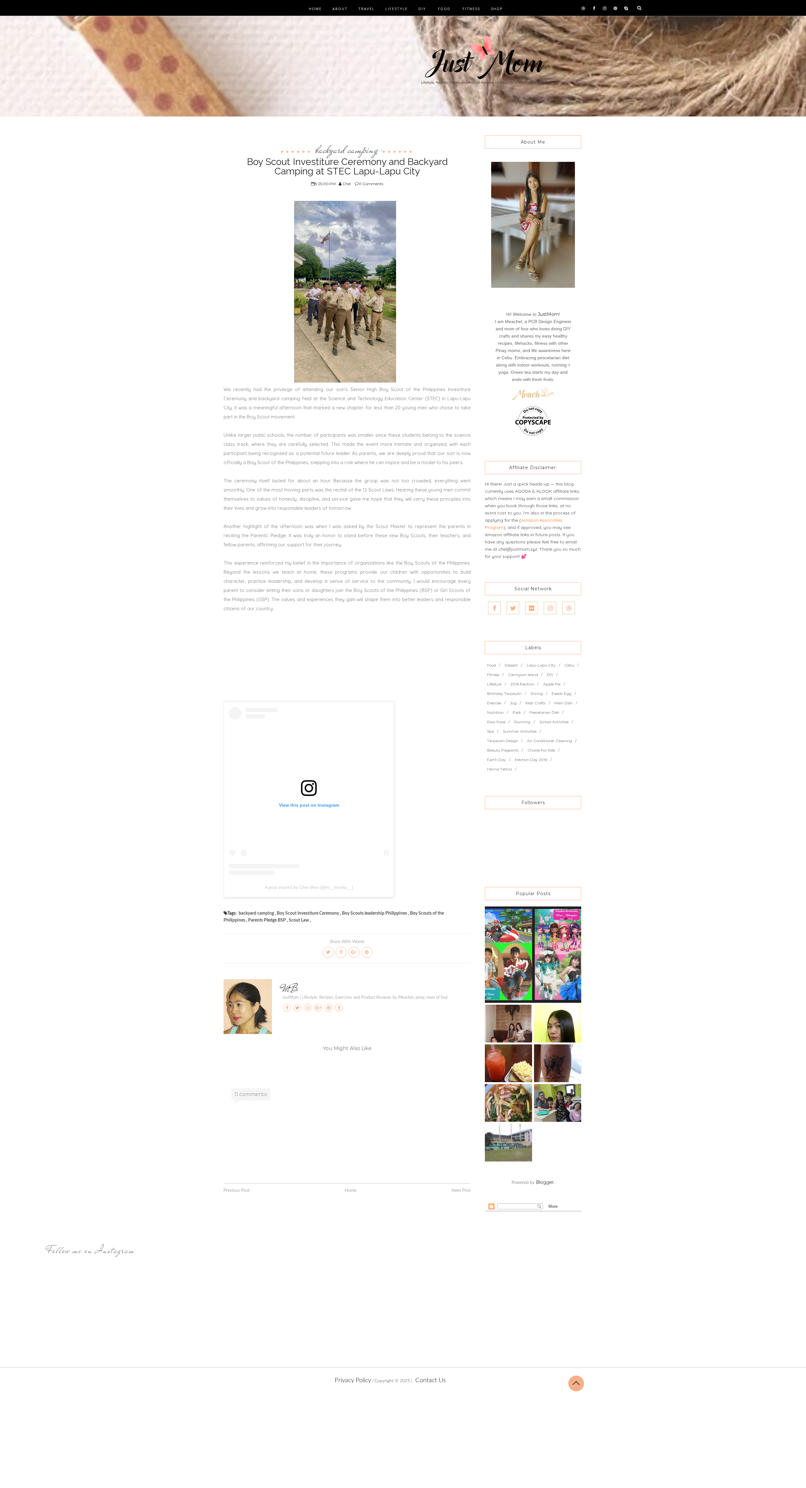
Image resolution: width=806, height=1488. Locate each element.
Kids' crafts (535, 703)
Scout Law (299, 920)
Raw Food (496, 721)
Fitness (471, 8)
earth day (496, 759)
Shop (497, 8)
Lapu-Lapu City (541, 665)
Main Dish (563, 703)
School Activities (554, 721)
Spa (490, 731)
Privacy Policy (353, 1380)
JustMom (548, 314)
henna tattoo (499, 769)
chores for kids (541, 750)
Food (444, 8)
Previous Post (237, 1190)
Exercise (494, 703)
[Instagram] (550, 608)
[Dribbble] (568, 608)
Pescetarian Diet (544, 712)
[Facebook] (494, 608)
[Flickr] (531, 608)
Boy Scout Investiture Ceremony (308, 913)
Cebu (569, 665)
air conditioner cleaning (549, 740)
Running (522, 721)
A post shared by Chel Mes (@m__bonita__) (309, 887)
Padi (517, 712)
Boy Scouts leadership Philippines (374, 913)
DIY (422, 8)
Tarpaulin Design (502, 740)
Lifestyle (396, 8)
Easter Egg (561, 693)
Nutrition (495, 712)
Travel (366, 8)
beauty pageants (503, 750)
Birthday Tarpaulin (504, 693)
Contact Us (430, 1380)
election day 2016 (531, 759)
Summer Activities (519, 731)
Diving (537, 693)
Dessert (511, 665)
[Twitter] (513, 608)
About (340, 8)
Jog (513, 703)
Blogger (545, 1182)
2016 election (522, 684)
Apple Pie (551, 684)
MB (290, 988)
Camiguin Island (523, 674)
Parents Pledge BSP (267, 920)
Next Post (461, 1190)
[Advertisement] (347, 657)
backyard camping (346, 149)
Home (315, 8)
